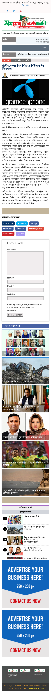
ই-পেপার (25, 5)
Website (11, 294)
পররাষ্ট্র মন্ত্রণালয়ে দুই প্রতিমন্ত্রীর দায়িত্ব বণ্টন (22, 437)
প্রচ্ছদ (7, 60)
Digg (35, 223)
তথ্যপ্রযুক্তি (25, 60)
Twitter (23, 223)
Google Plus (37, 228)
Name (10, 278)
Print (21, 234)
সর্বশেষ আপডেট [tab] (25, 507)
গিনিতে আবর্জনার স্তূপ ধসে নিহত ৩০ (19, 381)
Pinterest (9, 234)
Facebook (8, 223)
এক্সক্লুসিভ (18, 60)
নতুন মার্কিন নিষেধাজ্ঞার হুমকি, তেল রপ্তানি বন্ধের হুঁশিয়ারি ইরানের (24, 492)
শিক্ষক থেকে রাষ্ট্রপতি (12, 353)
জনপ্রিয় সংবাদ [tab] (25, 512)
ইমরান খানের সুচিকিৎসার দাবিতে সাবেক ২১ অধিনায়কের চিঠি (23, 54)
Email (10, 286)
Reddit (22, 228)
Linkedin (8, 228)
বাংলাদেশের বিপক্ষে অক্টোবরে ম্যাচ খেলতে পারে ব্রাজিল (24, 464)
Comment (12, 249)
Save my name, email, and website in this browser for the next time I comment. (24, 307)
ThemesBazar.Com (35, 688)
